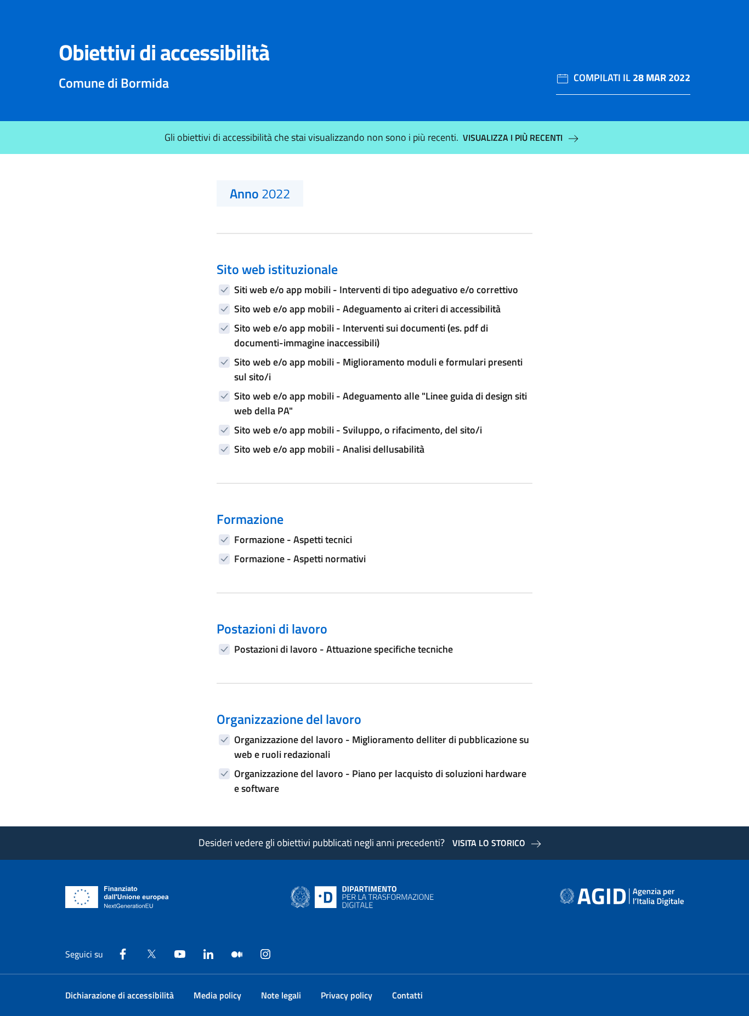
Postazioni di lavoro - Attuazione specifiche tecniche (343, 649)
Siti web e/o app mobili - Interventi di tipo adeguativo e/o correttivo (376, 289)
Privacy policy (346, 995)
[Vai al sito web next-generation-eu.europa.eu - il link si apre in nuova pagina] (117, 897)
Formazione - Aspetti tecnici (293, 539)
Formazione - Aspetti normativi (300, 558)
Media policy (217, 995)
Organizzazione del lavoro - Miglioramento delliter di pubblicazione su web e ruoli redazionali (381, 747)
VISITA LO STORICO (488, 842)
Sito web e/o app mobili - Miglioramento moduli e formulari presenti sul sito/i (378, 369)
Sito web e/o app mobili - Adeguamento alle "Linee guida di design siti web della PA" (380, 403)
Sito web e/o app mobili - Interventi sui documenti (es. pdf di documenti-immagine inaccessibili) (361, 335)
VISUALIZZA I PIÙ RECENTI (513, 137)
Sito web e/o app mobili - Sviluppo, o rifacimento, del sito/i (358, 430)
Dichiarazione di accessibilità (119, 995)
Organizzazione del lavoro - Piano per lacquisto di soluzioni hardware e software (380, 781)
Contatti (407, 995)
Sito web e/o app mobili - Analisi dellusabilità (329, 449)
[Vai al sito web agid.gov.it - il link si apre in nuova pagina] (622, 897)
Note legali (281, 995)
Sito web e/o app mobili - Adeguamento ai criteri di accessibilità (367, 308)
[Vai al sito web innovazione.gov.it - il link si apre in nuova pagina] (365, 897)
